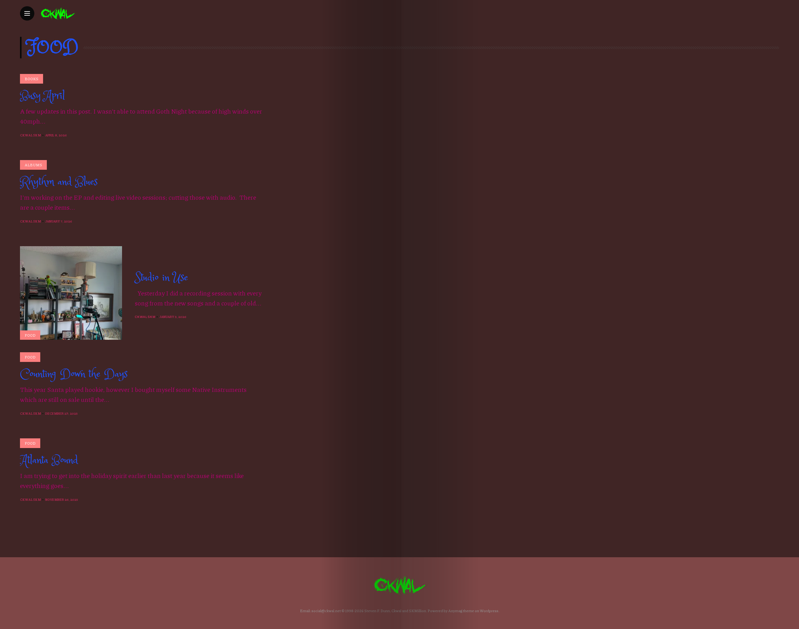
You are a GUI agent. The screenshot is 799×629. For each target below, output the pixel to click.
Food (30, 335)
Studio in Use (161, 277)
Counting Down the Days (74, 374)
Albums (33, 165)
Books (31, 78)
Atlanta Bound (49, 460)
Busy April (42, 96)
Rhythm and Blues (59, 182)
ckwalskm (30, 135)
